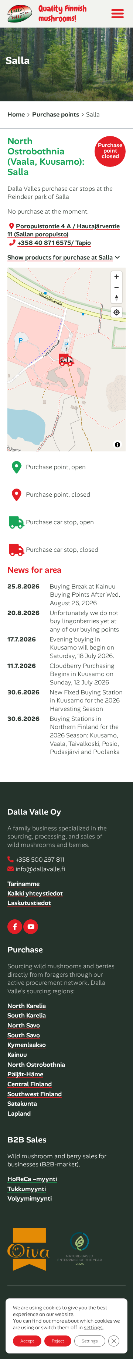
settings (93, 1327)
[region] (66, 359)
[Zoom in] (116, 276)
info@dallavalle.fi (40, 869)
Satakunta (22, 1103)
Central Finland (29, 1084)
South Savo (23, 1035)
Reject (58, 1341)
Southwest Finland (34, 1094)
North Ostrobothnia (36, 1065)
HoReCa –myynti (32, 1179)
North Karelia (26, 1006)
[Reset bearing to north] (116, 298)
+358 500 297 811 (40, 859)
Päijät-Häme (25, 1074)
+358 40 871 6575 (54, 243)
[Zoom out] (116, 287)
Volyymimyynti (29, 1198)
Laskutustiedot (29, 903)
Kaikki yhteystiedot (35, 893)
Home (16, 114)
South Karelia (26, 1015)
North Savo (23, 1025)
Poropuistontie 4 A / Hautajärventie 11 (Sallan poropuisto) (63, 230)
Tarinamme (23, 884)
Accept (27, 1341)
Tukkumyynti (26, 1189)
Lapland (19, 1113)
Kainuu (17, 1055)
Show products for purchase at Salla (60, 257)
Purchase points (55, 114)
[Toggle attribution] (117, 444)
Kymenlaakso (26, 1045)
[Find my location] (116, 312)
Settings (90, 1341)
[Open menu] (117, 14)
